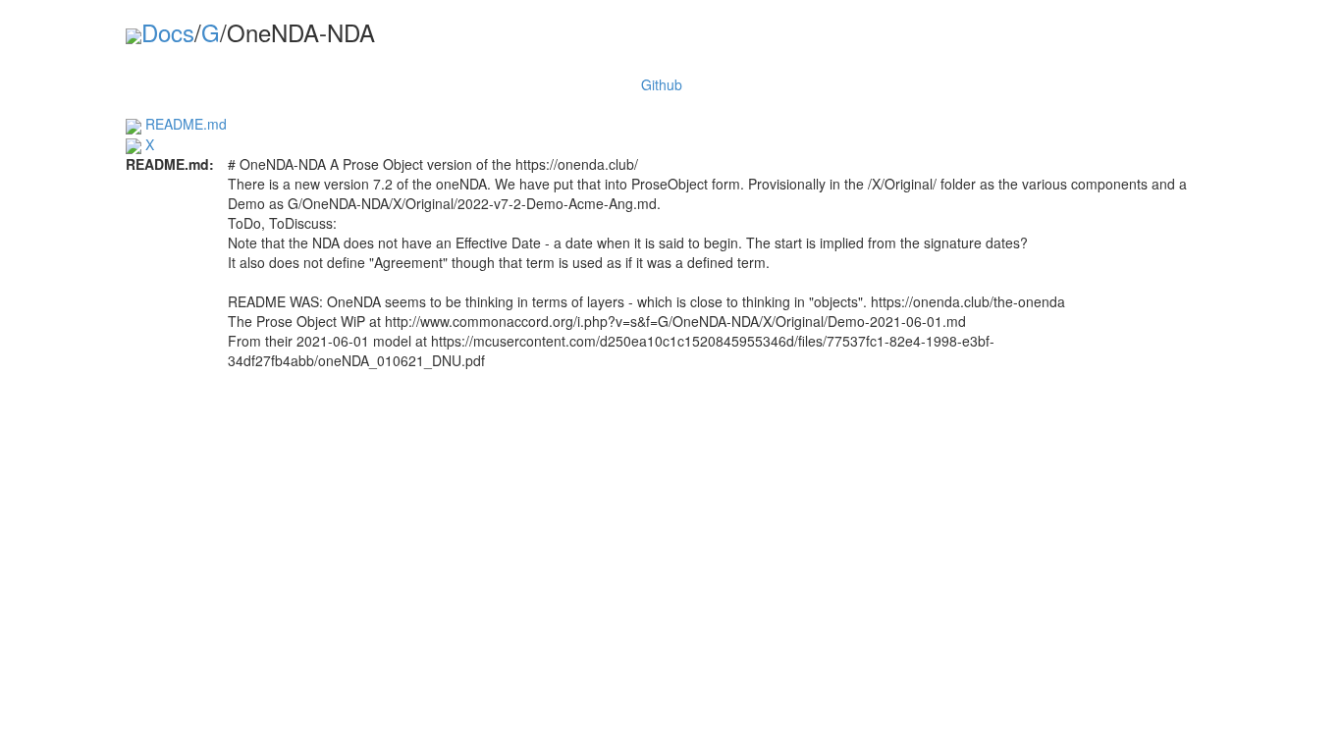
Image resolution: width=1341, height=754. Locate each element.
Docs (167, 32)
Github (661, 84)
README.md (184, 124)
